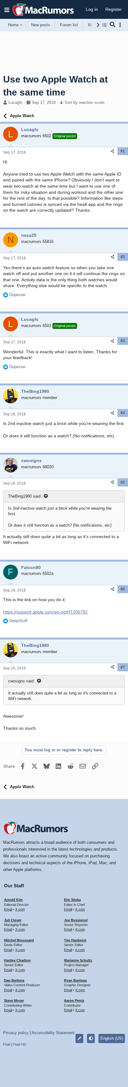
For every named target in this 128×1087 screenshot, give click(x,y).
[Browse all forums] (104, 24)
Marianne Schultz (78, 960)
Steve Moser (14, 1000)
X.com (20, 909)
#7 (123, 667)
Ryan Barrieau (75, 980)
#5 (123, 482)
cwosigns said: (21, 681)
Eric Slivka (72, 900)
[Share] (112, 151)
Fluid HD (19, 1044)
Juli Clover (12, 920)
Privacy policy (16, 1032)
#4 (123, 413)
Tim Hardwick (75, 940)
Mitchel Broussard (19, 940)
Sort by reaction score (84, 102)
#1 (123, 151)
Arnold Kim (13, 900)
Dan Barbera (14, 980)
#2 (123, 257)
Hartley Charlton (17, 960)
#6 (123, 589)
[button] (7, 10)
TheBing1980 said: (25, 496)
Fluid (6, 1044)
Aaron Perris (74, 1000)
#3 (123, 341)
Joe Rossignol (76, 920)
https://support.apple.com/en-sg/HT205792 (45, 611)
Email (8, 909)
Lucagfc (15, 102)
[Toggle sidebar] (121, 25)
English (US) (111, 1038)
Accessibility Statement (53, 1032)
